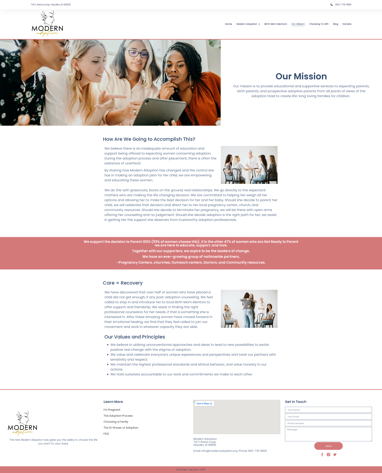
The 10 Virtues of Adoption (121, 428)
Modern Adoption (247, 24)
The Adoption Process (118, 416)
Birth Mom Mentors (275, 24)
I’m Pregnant (112, 410)
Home (228, 24)
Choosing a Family (116, 422)
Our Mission (298, 24)
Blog (335, 24)
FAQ (106, 433)
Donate (347, 24)
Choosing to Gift (319, 24)
